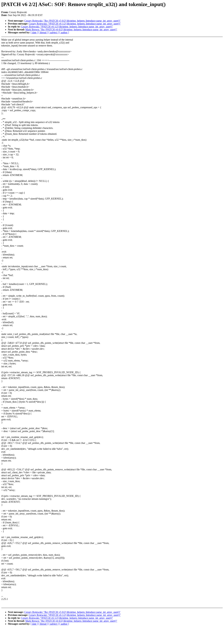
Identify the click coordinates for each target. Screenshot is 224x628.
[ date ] (34, 32)
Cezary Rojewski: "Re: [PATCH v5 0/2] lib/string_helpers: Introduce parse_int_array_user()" (72, 20)
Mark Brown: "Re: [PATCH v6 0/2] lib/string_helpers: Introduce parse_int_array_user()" (71, 29)
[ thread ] (43, 32)
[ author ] (64, 32)
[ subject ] (54, 32)
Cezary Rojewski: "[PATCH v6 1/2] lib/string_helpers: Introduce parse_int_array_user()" (75, 23)
